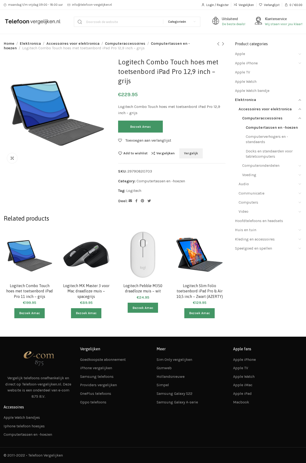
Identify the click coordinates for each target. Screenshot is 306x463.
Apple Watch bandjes (22, 417)
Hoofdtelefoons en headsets (259, 220)
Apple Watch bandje (252, 90)
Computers (248, 202)
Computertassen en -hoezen (161, 181)
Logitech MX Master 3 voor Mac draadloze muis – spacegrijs (86, 291)
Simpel (163, 385)
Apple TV (242, 72)
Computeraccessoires (125, 43)
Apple (240, 53)
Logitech (133, 190)
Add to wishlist (135, 153)
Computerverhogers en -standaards (267, 139)
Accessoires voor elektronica (72, 43)
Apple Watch (246, 81)
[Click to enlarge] (12, 158)
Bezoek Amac (140, 126)
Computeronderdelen (260, 165)
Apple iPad (242, 393)
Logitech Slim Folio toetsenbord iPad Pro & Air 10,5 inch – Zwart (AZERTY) (199, 291)
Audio (244, 184)
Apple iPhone (246, 63)
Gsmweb (164, 368)
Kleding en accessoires (255, 239)
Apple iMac (242, 385)
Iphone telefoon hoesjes (24, 426)
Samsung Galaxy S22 (174, 393)
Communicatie (251, 193)
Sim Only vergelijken (174, 359)
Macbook (241, 402)
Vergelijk (191, 153)
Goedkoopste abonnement (103, 359)
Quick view (47, 261)
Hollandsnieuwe (171, 376)
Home (9, 43)
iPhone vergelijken (96, 368)
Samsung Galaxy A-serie (177, 402)
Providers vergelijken (98, 385)
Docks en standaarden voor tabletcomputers (269, 154)
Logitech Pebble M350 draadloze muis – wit (142, 288)
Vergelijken (165, 153)
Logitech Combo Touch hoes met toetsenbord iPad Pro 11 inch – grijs (29, 291)
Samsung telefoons (97, 376)
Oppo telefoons (93, 402)
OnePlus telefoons (95, 393)
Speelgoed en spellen (253, 248)
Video (243, 211)
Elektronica (30, 43)
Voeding (249, 175)
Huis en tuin (245, 230)
